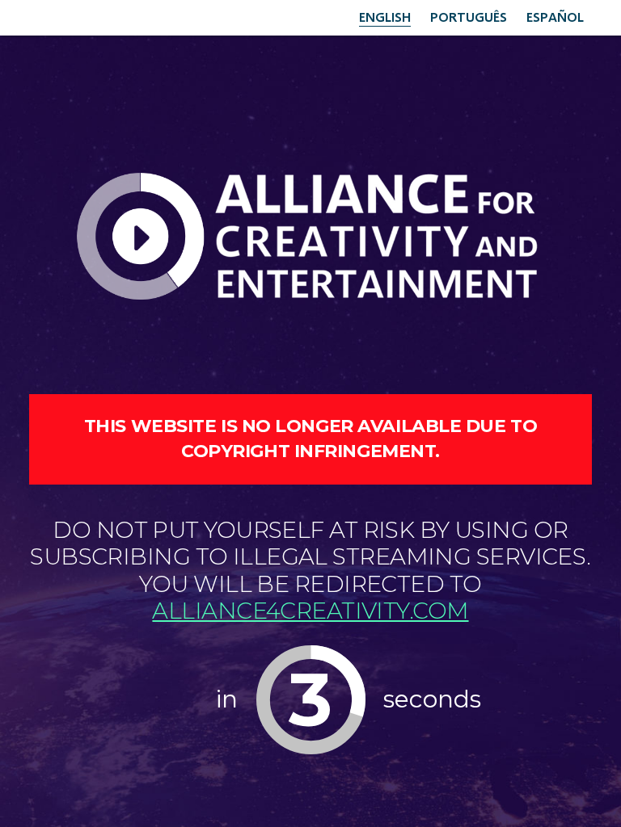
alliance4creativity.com (310, 610)
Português (468, 16)
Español (555, 16)
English (385, 16)
